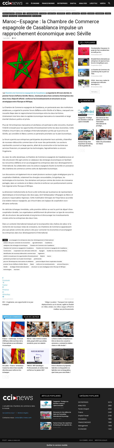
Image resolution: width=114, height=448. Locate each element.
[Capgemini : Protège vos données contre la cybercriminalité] (86, 110)
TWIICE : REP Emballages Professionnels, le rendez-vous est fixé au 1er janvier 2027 (37, 368)
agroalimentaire (37, 242)
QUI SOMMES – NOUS (86, 440)
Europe (68, 13)
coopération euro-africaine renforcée (25, 251)
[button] (109, 3)
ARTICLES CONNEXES (12, 317)
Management (31, 336)
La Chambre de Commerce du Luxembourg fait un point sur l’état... (100, 71)
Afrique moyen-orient (8, 13)
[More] (38, 297)
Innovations (91, 13)
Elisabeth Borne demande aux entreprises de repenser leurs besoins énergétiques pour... (100, 61)
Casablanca (48, 242)
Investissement (100, 13)
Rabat (32, 264)
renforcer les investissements (45, 264)
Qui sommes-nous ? (8, 413)
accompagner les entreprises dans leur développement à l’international (31, 240)
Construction (7, 251)
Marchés (5, 16)
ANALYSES (83, 3)
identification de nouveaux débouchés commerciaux (19, 253)
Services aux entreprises (25, 16)
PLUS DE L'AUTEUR (31, 317)
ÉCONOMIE (35, 3)
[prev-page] (3, 376)
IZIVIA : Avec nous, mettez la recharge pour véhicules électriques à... (100, 82)
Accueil (4, 10)
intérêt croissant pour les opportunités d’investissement (20, 256)
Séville (5, 267)
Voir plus (94, 92)
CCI (27, 3)
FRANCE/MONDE (48, 3)
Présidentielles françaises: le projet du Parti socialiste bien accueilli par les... (100, 50)
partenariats (38, 259)
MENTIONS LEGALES (101, 440)
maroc (49, 256)
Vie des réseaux (37, 16)
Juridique (107, 13)
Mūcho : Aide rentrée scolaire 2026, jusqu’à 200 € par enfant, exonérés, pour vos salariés (37, 341)
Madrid (42, 256)
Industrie (83, 13)
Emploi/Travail (51, 13)
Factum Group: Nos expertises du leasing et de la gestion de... (85, 144)
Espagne (42, 251)
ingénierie (41, 253)
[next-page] (7, 376)
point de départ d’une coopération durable (49, 261)
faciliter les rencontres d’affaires (57, 251)
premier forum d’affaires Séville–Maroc (15, 264)
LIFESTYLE (93, 3)
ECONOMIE (43, 13)
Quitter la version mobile (57, 445)
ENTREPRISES (62, 3)
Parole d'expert (13, 16)
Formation (55, 336)
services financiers (63, 264)
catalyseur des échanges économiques (15, 245)
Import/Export (75, 13)
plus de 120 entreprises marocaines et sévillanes (18, 261)
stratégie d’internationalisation (19, 267)
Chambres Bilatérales (32, 13)
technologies (7, 269)
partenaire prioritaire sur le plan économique (17, 259)
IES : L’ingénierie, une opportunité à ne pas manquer (17, 303)
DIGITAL (73, 3)
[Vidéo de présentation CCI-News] (104, 134)
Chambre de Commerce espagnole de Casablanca (25, 93)
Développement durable (34, 363)
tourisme (16, 269)
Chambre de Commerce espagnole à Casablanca (18, 248)
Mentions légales (23, 413)
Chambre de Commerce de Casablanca (42, 245)
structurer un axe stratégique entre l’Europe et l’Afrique (48, 267)
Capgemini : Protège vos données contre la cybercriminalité (85, 120)
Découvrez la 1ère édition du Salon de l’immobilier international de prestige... (102, 122)
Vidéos (103, 3)
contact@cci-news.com (23, 418)
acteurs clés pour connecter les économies (16, 242)
